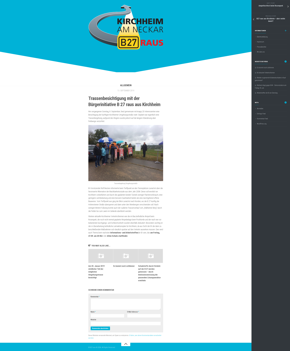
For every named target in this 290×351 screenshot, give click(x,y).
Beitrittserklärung (262, 37)
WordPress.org (261, 124)
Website (93, 320)
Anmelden (260, 108)
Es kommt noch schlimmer (124, 266)
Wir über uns (261, 52)
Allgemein (126, 85)
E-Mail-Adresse (133, 312)
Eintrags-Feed (261, 114)
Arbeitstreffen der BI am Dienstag (267, 93)
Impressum (260, 42)
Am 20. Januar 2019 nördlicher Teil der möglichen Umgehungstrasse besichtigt (96, 272)
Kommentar (95, 297)
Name (93, 312)
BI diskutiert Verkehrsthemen (266, 73)
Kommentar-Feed (262, 119)
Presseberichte (261, 47)
